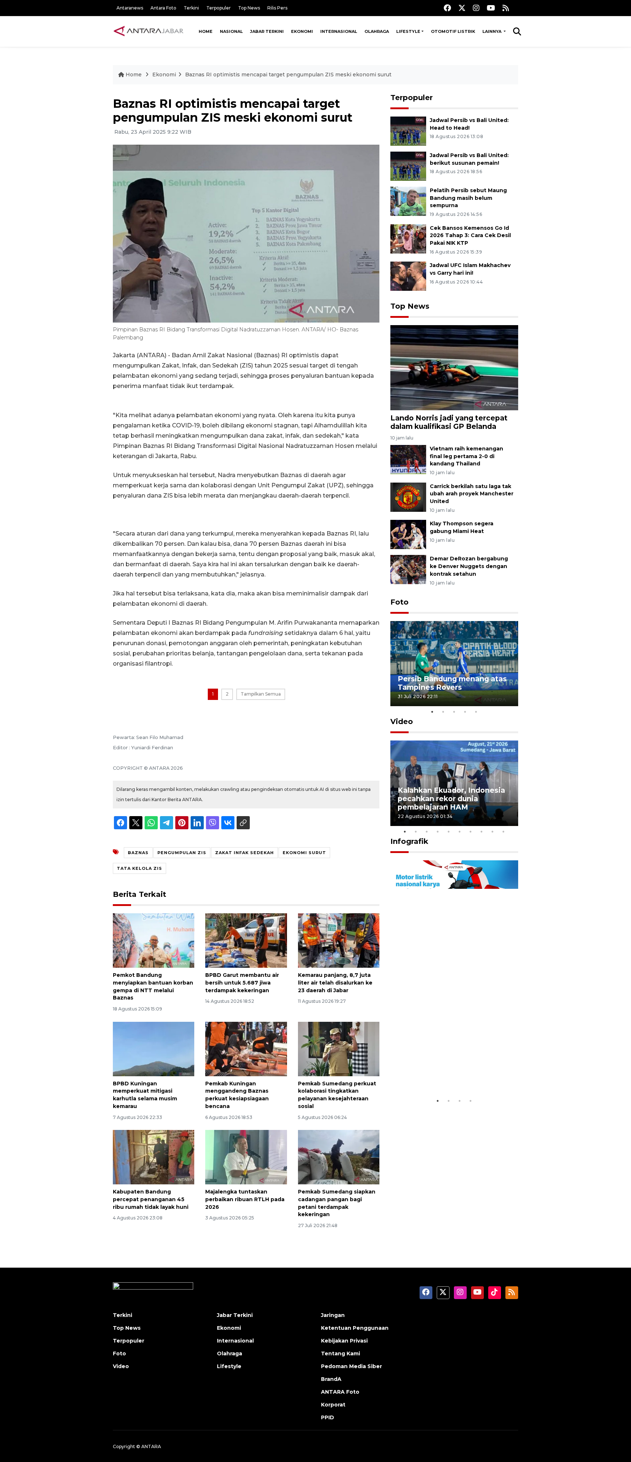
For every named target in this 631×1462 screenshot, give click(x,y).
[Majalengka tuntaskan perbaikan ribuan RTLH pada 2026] (246, 1156)
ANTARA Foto (340, 1392)
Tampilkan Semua (261, 694)
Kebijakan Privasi (344, 1340)
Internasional (338, 31)
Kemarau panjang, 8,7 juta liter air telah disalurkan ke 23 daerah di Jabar (335, 983)
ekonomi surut (304, 852)
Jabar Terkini (267, 31)
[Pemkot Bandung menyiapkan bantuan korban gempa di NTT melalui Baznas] (153, 940)
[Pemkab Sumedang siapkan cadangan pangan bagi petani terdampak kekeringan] (338, 1156)
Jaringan (333, 1315)
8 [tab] (481, 831)
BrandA (331, 1379)
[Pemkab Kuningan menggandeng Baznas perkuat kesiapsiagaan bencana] (246, 1048)
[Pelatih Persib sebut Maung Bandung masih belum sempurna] (408, 200)
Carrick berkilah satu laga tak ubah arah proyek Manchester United (471, 494)
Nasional (231, 31)
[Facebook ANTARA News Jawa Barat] (447, 7)
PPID (327, 1417)
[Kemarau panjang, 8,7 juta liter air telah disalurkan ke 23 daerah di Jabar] (338, 940)
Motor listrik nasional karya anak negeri (448, 1071)
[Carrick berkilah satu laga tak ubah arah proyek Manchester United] (408, 496)
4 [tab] (465, 711)
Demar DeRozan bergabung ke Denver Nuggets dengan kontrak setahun (469, 566)
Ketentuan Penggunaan (355, 1328)
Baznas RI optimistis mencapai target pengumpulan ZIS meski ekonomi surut (288, 74)
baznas (138, 852)
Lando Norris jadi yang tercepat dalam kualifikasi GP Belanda (449, 422)
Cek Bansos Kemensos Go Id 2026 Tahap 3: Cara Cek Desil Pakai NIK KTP (470, 236)
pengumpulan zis (181, 852)
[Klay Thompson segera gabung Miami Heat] (408, 534)
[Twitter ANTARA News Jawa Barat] (462, 7)
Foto (399, 602)
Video (401, 721)
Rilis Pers (277, 8)
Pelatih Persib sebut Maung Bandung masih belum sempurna (468, 198)
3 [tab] (454, 711)
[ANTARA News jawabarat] (149, 31)
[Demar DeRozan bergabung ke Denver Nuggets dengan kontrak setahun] (408, 569)
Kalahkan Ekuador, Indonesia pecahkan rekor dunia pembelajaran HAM (451, 798)
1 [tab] (432, 711)
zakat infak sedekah (244, 852)
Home (206, 31)
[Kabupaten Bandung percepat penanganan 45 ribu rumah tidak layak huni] (153, 1156)
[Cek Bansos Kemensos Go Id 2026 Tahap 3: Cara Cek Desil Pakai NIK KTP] (408, 238)
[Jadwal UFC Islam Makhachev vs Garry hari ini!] (408, 276)
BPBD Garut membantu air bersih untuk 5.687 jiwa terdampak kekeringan (242, 983)
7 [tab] (470, 831)
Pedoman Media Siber (351, 1366)
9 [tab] (492, 831)
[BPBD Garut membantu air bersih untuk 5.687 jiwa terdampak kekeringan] (246, 940)
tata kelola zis (139, 868)
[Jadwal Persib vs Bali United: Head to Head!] (408, 130)
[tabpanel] (454, 663)
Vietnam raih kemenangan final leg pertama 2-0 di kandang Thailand (466, 456)
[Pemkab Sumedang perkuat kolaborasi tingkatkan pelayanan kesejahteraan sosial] (338, 1048)
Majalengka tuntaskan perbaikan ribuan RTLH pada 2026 (244, 1199)
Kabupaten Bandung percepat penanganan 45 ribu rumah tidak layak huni (150, 1199)
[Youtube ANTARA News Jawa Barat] (491, 7)
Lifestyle (408, 31)
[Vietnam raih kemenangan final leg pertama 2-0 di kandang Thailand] (408, 459)
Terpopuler (218, 8)
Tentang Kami (340, 1353)
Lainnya (492, 31)
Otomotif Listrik (453, 31)
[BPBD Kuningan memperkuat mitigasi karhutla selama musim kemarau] (153, 1048)
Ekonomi (302, 31)
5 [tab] (476, 711)
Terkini (191, 8)
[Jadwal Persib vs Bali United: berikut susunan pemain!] (408, 165)
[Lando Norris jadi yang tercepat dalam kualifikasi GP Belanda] (454, 367)
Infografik (409, 841)
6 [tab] (459, 831)
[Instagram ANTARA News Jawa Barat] (476, 7)
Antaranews (129, 8)
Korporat (333, 1404)
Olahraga (376, 31)
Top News (249, 8)
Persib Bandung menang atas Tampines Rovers (452, 683)
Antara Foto (163, 8)
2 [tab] (443, 711)
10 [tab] (503, 831)
